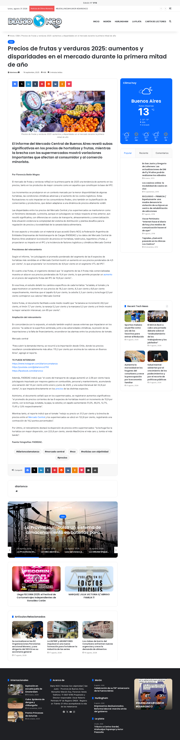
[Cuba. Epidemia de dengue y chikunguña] (15, 703)
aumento (108, 274)
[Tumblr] (35, 84)
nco (73, 451)
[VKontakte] (55, 84)
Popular (128, 153)
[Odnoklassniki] (62, 84)
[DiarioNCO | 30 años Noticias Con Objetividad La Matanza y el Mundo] (35, 21)
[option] (63, 529)
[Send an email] (19, 72)
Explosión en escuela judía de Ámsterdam (33, 688)
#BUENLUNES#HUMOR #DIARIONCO (150, 704)
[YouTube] (70, 712)
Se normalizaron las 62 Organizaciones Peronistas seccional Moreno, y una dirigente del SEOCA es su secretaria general (26, 646)
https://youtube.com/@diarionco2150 (30, 367)
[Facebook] (15, 84)
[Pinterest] (42, 84)
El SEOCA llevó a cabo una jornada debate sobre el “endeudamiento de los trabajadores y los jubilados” (157, 333)
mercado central (55, 451)
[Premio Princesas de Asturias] (15, 716)
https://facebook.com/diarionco (27, 370)
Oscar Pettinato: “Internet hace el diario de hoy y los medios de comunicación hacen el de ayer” (154, 224)
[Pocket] (69, 84)
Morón (107, 21)
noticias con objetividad (95, 451)
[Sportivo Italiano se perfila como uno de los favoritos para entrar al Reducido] (135, 316)
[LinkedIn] (28, 84)
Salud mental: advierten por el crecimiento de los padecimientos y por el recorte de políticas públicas (157, 372)
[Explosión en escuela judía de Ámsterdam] (15, 689)
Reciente (143, 153)
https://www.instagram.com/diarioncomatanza (35, 363)
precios (59, 388)
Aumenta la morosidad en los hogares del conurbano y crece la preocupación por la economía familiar (134, 373)
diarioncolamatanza (28, 451)
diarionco (13, 72)
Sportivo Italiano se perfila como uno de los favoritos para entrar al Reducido (89, 8)
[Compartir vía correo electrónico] (88, 470)
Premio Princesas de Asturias (34, 714)
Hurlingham (121, 21)
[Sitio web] (16, 491)
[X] (21, 84)
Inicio (96, 21)
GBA (18, 36)
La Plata (136, 21)
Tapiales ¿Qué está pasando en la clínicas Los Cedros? (153, 241)
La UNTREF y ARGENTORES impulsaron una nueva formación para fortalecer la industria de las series (62, 645)
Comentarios (162, 153)
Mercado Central (36, 417)
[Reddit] (48, 84)
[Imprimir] (95, 470)
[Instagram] (74, 712)
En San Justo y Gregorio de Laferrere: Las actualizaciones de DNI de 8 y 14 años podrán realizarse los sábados (154, 169)
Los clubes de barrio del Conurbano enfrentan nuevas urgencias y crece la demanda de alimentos (97, 645)
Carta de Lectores (155, 21)
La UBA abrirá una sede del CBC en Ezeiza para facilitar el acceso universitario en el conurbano (63, 532)
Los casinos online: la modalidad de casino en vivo (154, 185)
